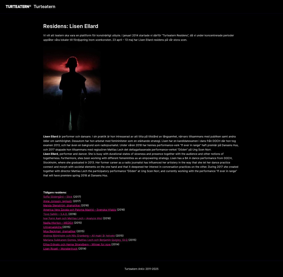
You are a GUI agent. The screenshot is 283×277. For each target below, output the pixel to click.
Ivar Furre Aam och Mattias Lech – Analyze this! (72, 218)
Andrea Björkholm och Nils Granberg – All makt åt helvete (79, 235)
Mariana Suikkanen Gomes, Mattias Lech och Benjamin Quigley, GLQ (85, 239)
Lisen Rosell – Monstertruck (60, 248)
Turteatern (44, 6)
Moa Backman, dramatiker (59, 231)
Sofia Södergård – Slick (57, 196)
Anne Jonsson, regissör (57, 201)
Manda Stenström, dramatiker (62, 205)
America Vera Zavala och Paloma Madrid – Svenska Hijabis (79, 209)
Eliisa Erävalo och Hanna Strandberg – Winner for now (77, 244)
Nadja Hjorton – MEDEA (58, 222)
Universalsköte (52, 227)
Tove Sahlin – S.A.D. (55, 214)
